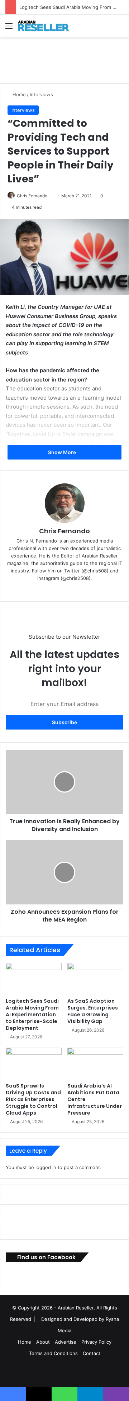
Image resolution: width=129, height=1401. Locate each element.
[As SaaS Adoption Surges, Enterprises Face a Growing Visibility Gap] (95, 978)
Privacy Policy (96, 1342)
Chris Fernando (32, 195)
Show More (62, 452)
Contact (91, 1353)
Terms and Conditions (53, 1353)
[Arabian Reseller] (46, 26)
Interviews (41, 94)
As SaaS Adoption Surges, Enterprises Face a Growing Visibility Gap (92, 1011)
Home (18, 94)
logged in (45, 1167)
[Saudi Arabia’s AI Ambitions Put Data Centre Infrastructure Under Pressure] (95, 1063)
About (43, 1342)
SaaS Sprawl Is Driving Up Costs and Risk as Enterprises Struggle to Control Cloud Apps (33, 1099)
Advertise (65, 1342)
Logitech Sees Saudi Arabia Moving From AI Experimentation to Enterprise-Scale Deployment (32, 1014)
